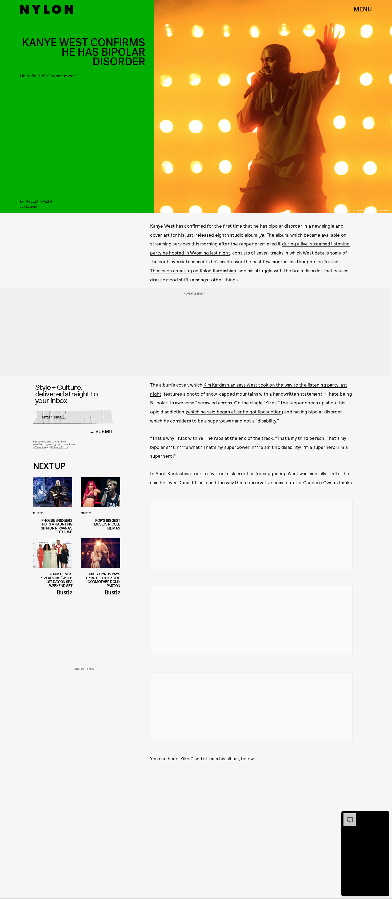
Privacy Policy (59, 447)
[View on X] (251, 534)
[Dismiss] (383, 816)
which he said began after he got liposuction (234, 411)
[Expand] (347, 816)
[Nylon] (46, 9)
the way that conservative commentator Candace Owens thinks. (285, 482)
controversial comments (184, 261)
